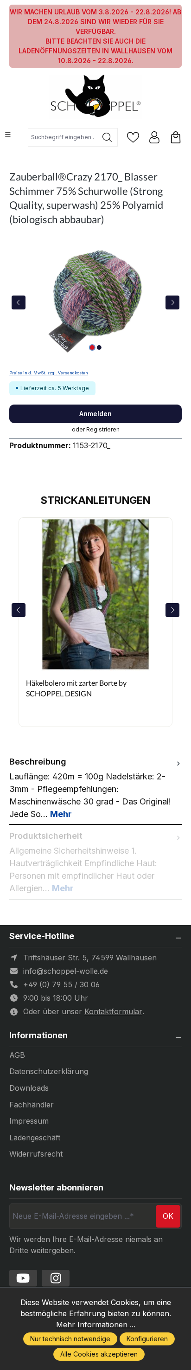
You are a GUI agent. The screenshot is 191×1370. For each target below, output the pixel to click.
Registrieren (103, 429)
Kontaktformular (113, 1011)
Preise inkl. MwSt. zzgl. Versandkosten (48, 373)
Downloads (29, 1088)
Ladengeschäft (34, 1137)
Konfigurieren (147, 1339)
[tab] (95, 787)
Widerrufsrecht (36, 1153)
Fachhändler (31, 1104)
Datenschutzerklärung (48, 1071)
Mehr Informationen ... (95, 1324)
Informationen (38, 1035)
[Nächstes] (172, 302)
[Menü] (8, 134)
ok (168, 1216)
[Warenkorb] (176, 137)
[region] (95, 302)
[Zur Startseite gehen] (95, 97)
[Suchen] (107, 137)
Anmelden (95, 414)
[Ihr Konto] (154, 137)
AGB (17, 1055)
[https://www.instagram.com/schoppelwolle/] (56, 1278)
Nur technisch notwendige (70, 1339)
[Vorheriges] (18, 302)
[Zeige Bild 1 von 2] (91, 347)
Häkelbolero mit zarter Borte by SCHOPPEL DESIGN (76, 687)
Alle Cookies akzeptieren (99, 1354)
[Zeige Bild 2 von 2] (98, 347)
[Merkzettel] (133, 137)
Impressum (29, 1121)
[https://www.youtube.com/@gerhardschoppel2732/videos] (23, 1278)
